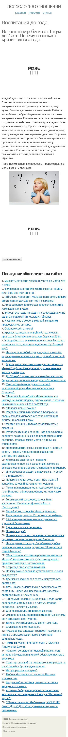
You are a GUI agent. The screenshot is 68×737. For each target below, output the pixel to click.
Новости (34, 12)
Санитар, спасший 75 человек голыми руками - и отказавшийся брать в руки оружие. (34, 664)
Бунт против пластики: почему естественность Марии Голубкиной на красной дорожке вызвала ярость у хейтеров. (32, 368)
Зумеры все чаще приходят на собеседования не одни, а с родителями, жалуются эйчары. (33, 314)
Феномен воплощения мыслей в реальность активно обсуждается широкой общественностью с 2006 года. (33, 654)
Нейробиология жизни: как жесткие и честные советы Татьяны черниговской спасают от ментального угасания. (32, 452)
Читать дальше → (11, 259)
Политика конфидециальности (14, 727)
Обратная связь (8, 731)
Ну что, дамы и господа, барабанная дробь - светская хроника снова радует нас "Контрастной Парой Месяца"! (32, 547)
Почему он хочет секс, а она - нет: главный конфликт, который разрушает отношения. (30, 481)
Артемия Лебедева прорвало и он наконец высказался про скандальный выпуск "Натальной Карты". (32, 694)
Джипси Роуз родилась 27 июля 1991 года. (32, 623)
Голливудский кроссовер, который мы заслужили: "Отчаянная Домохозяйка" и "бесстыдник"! (27, 503)
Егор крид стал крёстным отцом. (25, 567)
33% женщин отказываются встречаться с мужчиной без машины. (29, 521)
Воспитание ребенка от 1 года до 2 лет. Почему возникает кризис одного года (31, 35)
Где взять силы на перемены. (24, 527)
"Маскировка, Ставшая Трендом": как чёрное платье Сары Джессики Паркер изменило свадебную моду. (31, 634)
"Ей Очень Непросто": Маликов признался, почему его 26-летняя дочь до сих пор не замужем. (34, 298)
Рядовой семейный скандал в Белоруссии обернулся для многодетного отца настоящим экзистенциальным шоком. (30, 416)
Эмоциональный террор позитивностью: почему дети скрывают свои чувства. (33, 617)
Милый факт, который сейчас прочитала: (31, 511)
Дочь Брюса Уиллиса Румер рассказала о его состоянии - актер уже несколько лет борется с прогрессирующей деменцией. (31, 591)
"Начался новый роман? (21, 408)
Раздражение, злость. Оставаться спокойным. (34, 515)
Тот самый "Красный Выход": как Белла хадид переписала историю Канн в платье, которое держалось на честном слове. (32, 603)
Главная (20, 12)
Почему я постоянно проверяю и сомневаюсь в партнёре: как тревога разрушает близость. (33, 537)
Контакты (6, 723)
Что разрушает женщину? (21, 670)
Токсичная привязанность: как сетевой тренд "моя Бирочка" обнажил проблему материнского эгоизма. (31, 491)
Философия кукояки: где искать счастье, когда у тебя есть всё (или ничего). (32, 291)
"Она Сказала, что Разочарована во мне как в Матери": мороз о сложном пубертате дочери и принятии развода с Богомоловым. (32, 559)
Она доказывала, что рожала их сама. (29, 611)
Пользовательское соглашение (23, 723)
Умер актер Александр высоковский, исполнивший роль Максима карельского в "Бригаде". (28, 388)
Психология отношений (34, 6)
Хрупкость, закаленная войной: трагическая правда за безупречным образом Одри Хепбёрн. (31, 334)
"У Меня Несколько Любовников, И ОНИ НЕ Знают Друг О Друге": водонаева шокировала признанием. (31, 706)
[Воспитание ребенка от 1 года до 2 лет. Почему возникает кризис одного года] (34, 188)
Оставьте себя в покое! (18, 328)
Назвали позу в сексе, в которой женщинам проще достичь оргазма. (30, 322)
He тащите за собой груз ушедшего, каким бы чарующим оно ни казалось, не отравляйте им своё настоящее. (33, 356)
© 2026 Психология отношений (14, 719)
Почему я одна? (16, 531)
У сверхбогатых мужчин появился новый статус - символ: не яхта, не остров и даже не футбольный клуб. (33, 344)
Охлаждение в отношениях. (23, 626)
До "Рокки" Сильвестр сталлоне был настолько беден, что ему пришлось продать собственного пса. (34, 378)
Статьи (47, 12)
